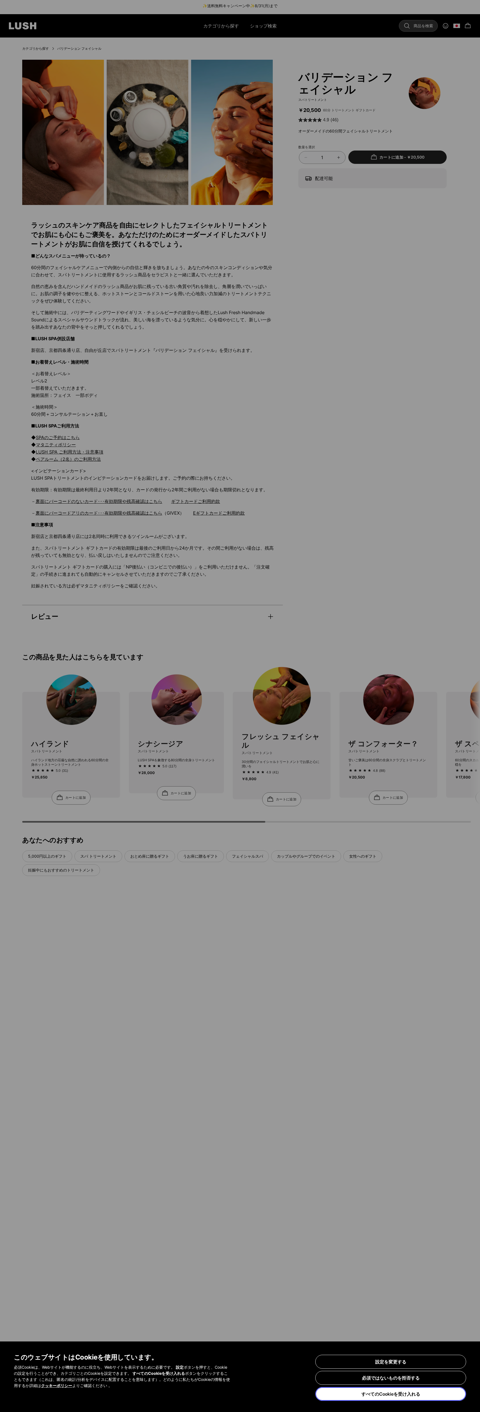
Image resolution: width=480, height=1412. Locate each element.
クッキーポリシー (56, 1385)
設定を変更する (390, 1362)
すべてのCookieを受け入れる (390, 1394)
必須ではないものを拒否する (391, 1378)
